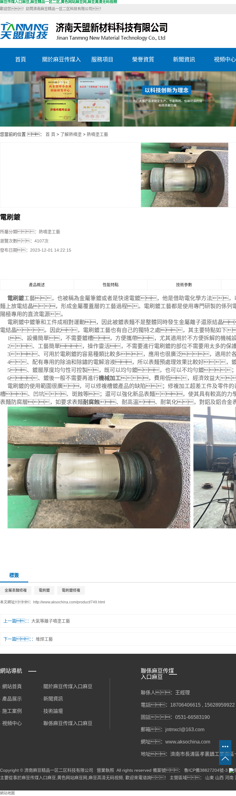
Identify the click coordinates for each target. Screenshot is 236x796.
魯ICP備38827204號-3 (206, 770)
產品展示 (12, 698)
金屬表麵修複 (16, 590)
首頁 (20, 60)
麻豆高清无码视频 (105, 777)
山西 (219, 777)
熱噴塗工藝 (97, 134)
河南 (229, 777)
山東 (209, 777)
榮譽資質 (143, 60)
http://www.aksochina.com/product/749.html (69, 602)
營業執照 (105, 770)
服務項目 (102, 60)
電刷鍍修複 (71, 590)
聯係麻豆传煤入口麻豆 (67, 723)
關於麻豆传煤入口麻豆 (61, 64)
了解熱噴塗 (71, 134)
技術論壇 (53, 711)
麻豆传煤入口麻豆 (39, 777)
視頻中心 (12, 723)
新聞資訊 (184, 60)
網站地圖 (7, 793)
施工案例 (12, 711)
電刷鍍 (44, 590)
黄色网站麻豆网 (72, 777)
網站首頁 (12, 686)
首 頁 (50, 134)
